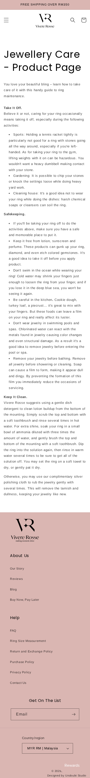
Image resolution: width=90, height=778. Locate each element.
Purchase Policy (22, 662)
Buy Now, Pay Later (24, 599)
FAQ (13, 630)
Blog (13, 589)
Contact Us (18, 683)
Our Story (17, 568)
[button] (6, 20)
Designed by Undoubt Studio (66, 775)
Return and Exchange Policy (31, 651)
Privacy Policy (20, 672)
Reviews (16, 579)
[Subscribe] (73, 714)
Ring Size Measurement (28, 641)
